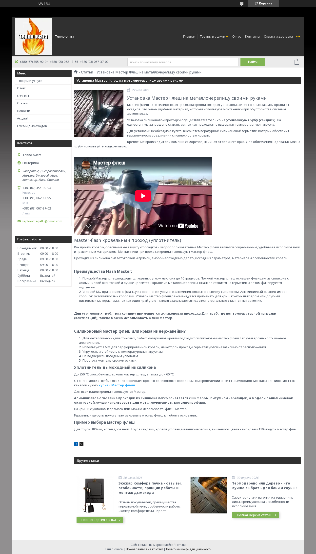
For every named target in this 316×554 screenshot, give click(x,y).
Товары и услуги (212, 36)
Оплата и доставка (278, 36)
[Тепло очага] (33, 36)
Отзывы (23, 95)
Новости (23, 111)
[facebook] (76, 445)
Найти (252, 62)
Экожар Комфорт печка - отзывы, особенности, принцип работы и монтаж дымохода (150, 488)
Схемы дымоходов (32, 126)
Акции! (22, 118)
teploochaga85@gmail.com (42, 221)
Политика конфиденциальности (189, 549)
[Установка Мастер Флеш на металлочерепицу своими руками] (98, 113)
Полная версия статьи (98, 519)
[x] (81, 445)
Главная (189, 36)
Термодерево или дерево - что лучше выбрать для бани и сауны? (264, 485)
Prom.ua (180, 545)
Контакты (252, 36)
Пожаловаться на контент (144, 549)
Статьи (22, 103)
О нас (236, 36)
